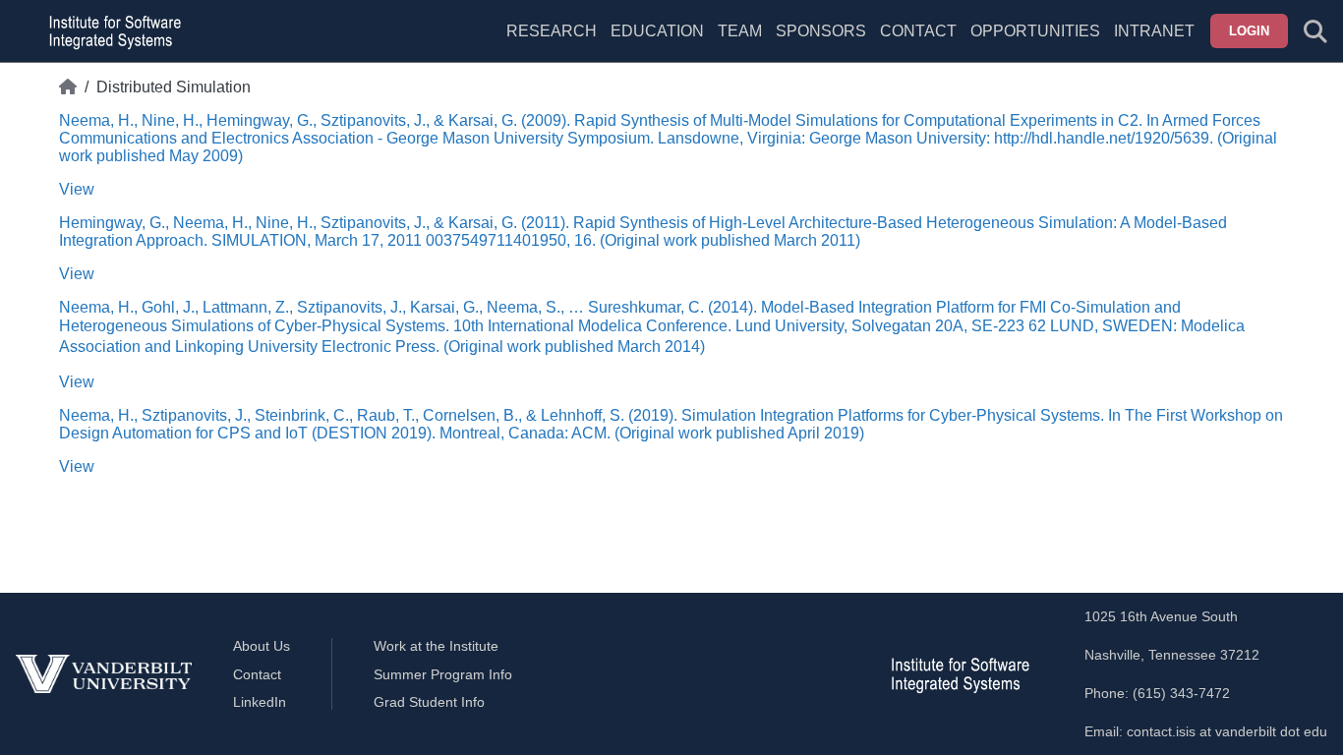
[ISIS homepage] (110, 31)
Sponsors (821, 31)
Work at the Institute (436, 646)
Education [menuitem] (657, 31)
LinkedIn (259, 702)
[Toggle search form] (1315, 31)
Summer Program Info (443, 674)
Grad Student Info (429, 702)
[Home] (68, 87)
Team (740, 31)
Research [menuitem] (551, 31)
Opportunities (1035, 31)
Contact (918, 31)
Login (1249, 31)
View (76, 189)
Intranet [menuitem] (1154, 31)
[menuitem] (740, 43)
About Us (261, 646)
